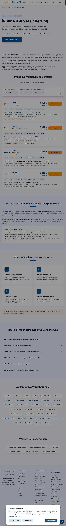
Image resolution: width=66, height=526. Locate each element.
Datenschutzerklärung (14, 516)
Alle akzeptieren (51, 520)
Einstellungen (27, 520)
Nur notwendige (14, 520)
